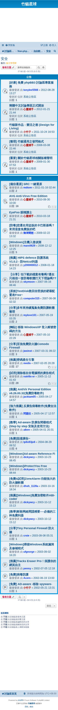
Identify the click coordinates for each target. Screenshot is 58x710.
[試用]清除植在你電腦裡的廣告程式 (32, 373)
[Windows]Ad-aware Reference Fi (32, 453)
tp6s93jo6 (29, 441)
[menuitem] (10, 45)
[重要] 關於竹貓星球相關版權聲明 (31, 158)
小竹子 (27, 131)
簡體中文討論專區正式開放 (26, 105)
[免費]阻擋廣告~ (19, 438)
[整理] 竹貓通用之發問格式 (26, 141)
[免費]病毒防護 (19, 574)
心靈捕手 (28, 109)
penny (27, 568)
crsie (26, 535)
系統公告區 (29, 96)
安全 (4, 59)
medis (27, 363)
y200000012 (30, 265)
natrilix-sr (29, 376)
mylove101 (30, 315)
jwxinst (27, 350)
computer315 (31, 298)
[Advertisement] (29, 25)
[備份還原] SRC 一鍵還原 (25, 184)
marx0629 (29, 245)
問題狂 (27, 413)
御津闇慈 (28, 232)
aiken (26, 429)
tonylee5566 (30, 89)
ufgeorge (28, 551)
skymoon (29, 281)
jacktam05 (29, 396)
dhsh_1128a (30, 486)
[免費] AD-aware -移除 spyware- (30, 584)
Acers (27, 577)
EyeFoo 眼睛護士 (20, 212)
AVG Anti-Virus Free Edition (28, 196)
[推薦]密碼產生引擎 (21, 359)
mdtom (27, 187)
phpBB (20, 700)
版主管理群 (11, 63)
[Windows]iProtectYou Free (28, 466)
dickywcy (29, 457)
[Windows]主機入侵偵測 (25, 242)
